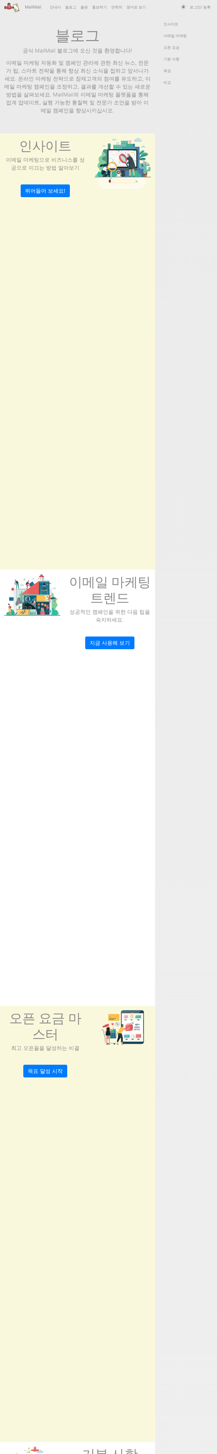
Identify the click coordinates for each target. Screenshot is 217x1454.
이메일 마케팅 (175, 35)
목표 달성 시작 (45, 1071)
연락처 (116, 7)
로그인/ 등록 (200, 7)
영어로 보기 (136, 7)
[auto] (183, 7)
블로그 (70, 7)
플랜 (84, 7)
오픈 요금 (171, 47)
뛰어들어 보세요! (45, 191)
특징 (167, 70)
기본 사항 (171, 59)
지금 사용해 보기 (110, 643)
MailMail (32, 7)
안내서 (55, 7)
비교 (167, 82)
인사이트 (171, 24)
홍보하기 (99, 7)
